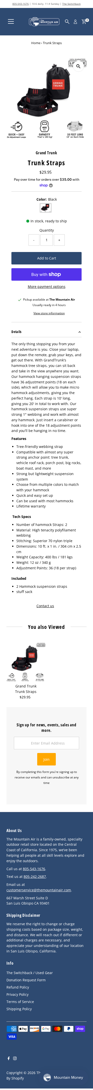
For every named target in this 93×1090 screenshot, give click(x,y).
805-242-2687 (35, 876)
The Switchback (71, 3)
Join (46, 759)
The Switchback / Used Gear (29, 972)
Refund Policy (17, 987)
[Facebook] (8, 1059)
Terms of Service (20, 1001)
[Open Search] (67, 21)
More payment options (46, 286)
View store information (49, 313)
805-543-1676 (20, 3)
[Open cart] (84, 21)
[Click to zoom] (78, 66)
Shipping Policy (19, 1008)
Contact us (45, 606)
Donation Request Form (26, 980)
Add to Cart (46, 258)
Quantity (46, 230)
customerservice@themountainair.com (38, 890)
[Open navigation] (10, 21)
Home (35, 43)
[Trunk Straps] (25, 662)
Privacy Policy (17, 994)
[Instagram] (15, 1059)
